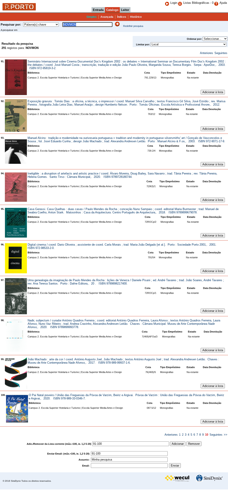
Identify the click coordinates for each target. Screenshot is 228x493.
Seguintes (220, 53)
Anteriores (206, 53)
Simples (91, 16)
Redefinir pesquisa (133, 26)
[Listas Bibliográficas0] (180, 2)
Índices (121, 16)
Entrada (98, 10)
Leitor (125, 10)
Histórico (136, 16)
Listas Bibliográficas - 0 (198, 2)
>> (225, 434)
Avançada (106, 16)
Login (173, 2)
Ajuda (223, 2)
